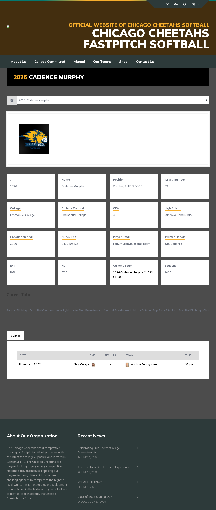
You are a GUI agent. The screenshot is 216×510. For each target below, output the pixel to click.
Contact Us (145, 61)
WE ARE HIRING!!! (90, 482)
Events (15, 335)
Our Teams (102, 61)
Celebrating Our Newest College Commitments (99, 450)
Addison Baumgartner (144, 364)
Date (23, 355)
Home (91, 355)
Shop (123, 61)
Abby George (81, 364)
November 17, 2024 (30, 364)
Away (129, 355)
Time (188, 355)
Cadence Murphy (128, 272)
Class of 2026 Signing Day (95, 496)
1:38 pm (188, 364)
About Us (18, 61)
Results (110, 355)
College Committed (49, 61)
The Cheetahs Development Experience (104, 467)
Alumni (79, 61)
